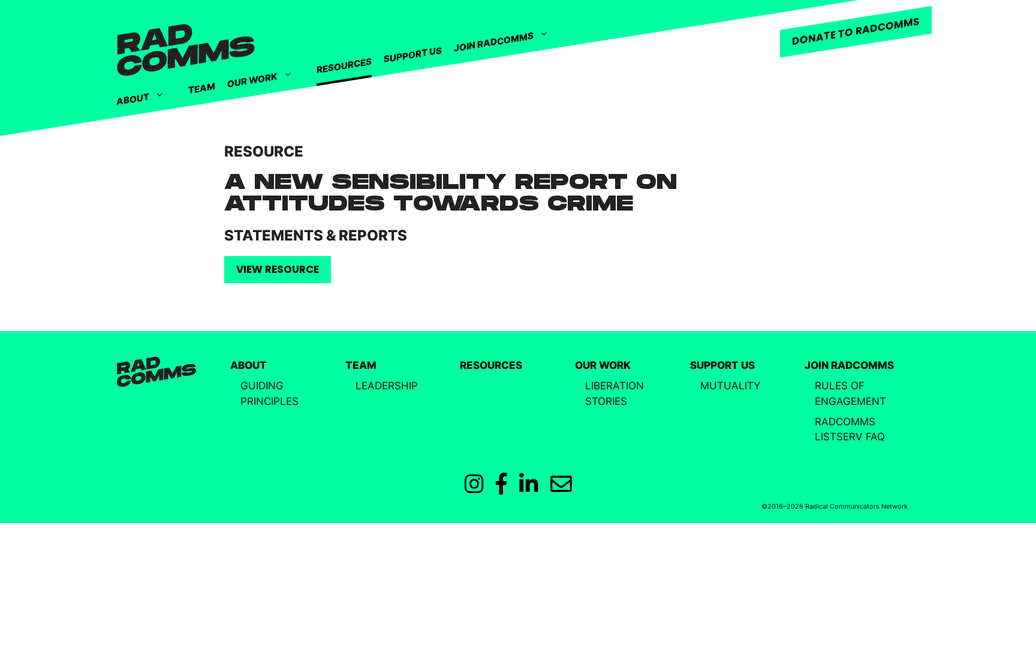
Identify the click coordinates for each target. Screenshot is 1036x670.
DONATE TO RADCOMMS (856, 31)
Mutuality (730, 386)
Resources (344, 66)
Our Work (252, 80)
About (132, 99)
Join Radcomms (494, 42)
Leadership (387, 386)
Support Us (413, 54)
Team (201, 88)
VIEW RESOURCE (277, 269)
